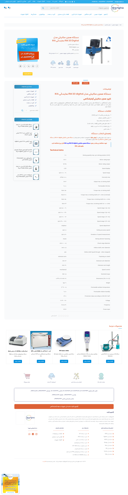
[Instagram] (36, 434)
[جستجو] (43, 8)
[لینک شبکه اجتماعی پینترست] (72, 2)
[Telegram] (33, 434)
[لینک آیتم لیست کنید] (25, 91)
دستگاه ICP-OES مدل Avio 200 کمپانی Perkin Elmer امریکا (24, 125)
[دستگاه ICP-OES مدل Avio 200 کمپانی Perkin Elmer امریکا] (36, 127)
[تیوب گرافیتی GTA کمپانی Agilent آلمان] (36, 143)
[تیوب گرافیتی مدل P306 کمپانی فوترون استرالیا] (36, 135)
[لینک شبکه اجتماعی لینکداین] (70, 2)
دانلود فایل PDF (79, 146)
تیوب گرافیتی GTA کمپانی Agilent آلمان (23, 142)
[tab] (85, 83)
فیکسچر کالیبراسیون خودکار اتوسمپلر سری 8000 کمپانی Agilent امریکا (23, 150)
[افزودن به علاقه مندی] (101, 342)
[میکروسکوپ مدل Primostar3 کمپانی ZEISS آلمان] (36, 160)
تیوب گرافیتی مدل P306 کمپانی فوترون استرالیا (24, 134)
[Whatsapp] (29, 434)
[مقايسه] (101, 334)
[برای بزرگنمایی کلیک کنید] (108, 61)
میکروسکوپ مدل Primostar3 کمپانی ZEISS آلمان (24, 159)
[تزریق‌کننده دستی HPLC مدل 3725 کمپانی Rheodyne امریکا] (36, 177)
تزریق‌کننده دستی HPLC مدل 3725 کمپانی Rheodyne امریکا (24, 175)
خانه (120, 25)
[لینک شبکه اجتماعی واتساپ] (68, 2)
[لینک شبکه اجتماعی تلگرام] (66, 2)
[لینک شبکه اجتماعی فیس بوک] (74, 2)
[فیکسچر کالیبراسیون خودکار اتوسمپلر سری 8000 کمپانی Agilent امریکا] (36, 152)
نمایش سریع (101, 338)
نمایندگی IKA (52, 53)
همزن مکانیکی (107, 25)
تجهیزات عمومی (115, 25)
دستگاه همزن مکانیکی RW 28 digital (64, 138)
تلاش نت (44, 461)
